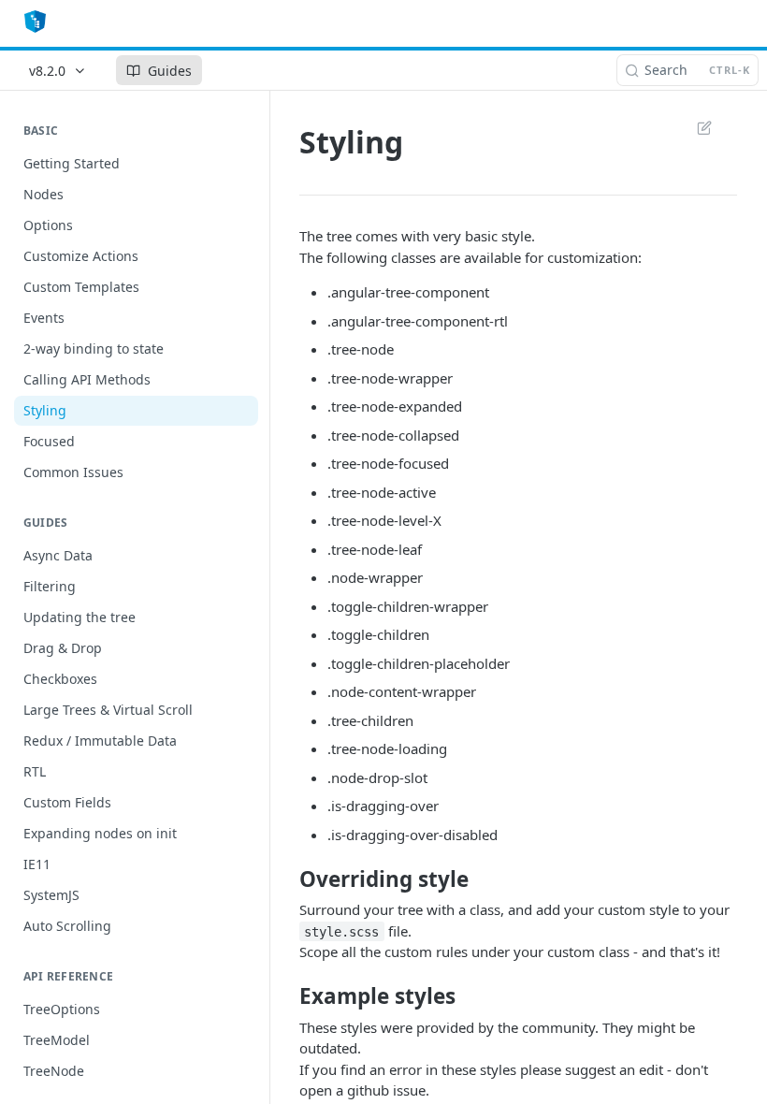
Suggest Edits (695, 127)
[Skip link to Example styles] (287, 996)
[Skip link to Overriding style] (287, 878)
